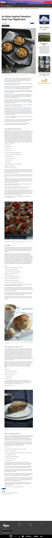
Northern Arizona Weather (44, 44)
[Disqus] (26, 510)
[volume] (4, 6)
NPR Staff (5, 22)
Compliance (27, 8)
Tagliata (18, 99)
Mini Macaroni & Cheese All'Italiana (11, 90)
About (18, 8)
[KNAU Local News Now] (44, 20)
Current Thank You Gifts (44, 74)
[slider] (5, 5)
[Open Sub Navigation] (11, 8)
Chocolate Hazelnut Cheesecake (16, 119)
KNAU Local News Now (44, 27)
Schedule (2, 8)
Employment (30, 523)
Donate (49, 2)
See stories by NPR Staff (6, 494)
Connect (21, 8)
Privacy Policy (20, 523)
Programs (6, 8)
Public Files (19, 525)
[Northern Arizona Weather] (44, 37)
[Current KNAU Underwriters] (44, 81)
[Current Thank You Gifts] (44, 64)
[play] (1, 5)
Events (14, 8)
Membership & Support (34, 8)
